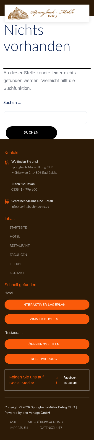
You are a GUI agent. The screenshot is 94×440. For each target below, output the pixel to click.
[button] (82, 13)
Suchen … (12, 103)
